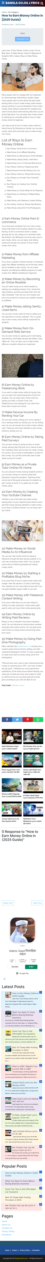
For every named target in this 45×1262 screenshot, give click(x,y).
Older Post (37, 903)
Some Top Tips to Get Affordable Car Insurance (20, 1190)
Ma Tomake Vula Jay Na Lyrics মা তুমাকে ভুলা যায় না (32, 747)
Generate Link (23, 39)
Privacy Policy (8, 1231)
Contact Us (7, 1228)
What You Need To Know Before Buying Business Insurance (23, 1015)
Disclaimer (6, 1234)
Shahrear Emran (17, 685)
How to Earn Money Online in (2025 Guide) (21, 1174)
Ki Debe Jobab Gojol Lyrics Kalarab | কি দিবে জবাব (33, 797)
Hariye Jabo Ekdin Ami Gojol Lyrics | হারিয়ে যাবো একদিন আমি (32, 772)
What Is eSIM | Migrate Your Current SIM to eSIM (11, 795)
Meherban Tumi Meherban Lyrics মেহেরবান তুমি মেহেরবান (32, 821)
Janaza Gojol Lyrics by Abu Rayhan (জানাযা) (10, 820)
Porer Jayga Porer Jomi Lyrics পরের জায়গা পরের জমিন (11, 771)
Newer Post (7, 903)
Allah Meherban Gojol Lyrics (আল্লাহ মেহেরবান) (10, 747)
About (7, 1250)
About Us (6, 1224)
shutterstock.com (24, 646)
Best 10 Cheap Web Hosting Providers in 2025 (18, 1198)
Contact (14, 1250)
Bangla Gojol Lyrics (22, 3)
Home (4, 12)
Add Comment (20, 24)
